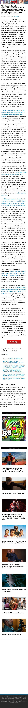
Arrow (4, 363)
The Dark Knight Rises (16, 375)
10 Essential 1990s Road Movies (12, 613)
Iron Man (15, 367)
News (19, 359)
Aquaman (21, 362)
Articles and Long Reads (16, 655)
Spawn (9, 373)
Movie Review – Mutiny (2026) (11, 634)
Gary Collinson (10, 359)
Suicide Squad (6, 374)
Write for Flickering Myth (16, 687)
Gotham (9, 366)
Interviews (17, 658)
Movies (16, 359)
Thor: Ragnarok (16, 378)
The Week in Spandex (13, 361)
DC (14, 363)
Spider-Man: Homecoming (17, 373)
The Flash (11, 377)
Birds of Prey (10, 363)
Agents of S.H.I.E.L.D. (14, 362)
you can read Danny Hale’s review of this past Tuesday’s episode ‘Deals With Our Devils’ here (13, 273)
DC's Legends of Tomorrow (14, 365)
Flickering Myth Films (16, 677)
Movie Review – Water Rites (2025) (13, 493)
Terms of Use (7, 701)
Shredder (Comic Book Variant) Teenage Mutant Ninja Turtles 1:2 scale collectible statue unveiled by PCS (13, 517)
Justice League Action (12, 369)
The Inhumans (17, 377)
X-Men (8, 379)
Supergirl (12, 374)
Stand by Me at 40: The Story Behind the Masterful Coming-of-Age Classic (14, 542)
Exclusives (17, 660)
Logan (10, 370)
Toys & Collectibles (17, 675)
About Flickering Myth (17, 682)
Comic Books (17, 670)
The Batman (8, 375)
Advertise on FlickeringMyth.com (17, 684)
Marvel (15, 370)
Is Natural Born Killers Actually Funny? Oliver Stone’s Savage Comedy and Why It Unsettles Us (12, 469)
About (17, 680)
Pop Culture (17, 663)
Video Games (17, 672)
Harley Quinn (9, 367)
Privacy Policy (14, 701)
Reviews (17, 651)
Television (5, 361)
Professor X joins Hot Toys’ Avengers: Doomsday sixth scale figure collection (13, 566)
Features (17, 653)
